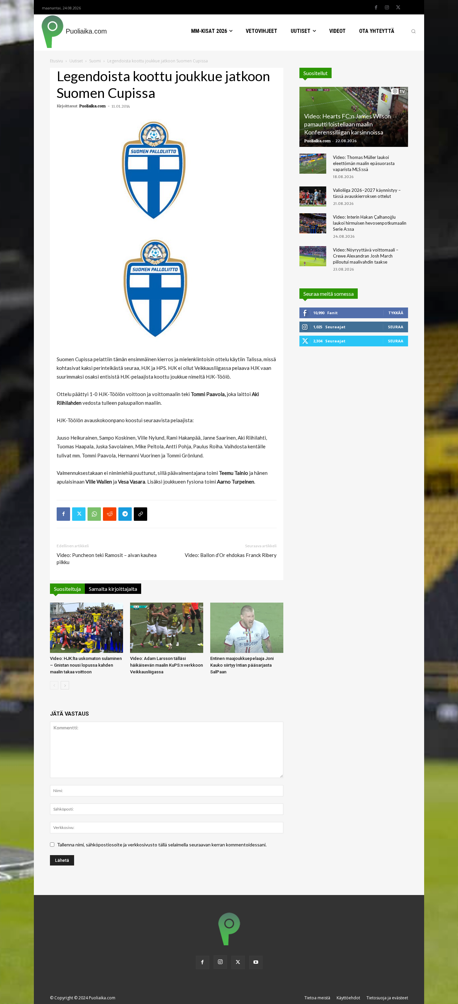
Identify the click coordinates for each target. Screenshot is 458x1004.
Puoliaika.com (92, 106)
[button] (413, 31)
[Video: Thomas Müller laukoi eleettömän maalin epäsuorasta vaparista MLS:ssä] (312, 164)
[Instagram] (387, 7)
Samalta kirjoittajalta (113, 588)
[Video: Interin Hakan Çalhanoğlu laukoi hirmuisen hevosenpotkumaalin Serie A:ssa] (312, 223)
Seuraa (395, 326)
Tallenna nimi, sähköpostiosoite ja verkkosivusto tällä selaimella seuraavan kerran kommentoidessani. (162, 844)
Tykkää (395, 312)
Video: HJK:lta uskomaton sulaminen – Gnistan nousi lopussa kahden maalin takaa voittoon (86, 665)
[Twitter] (398, 7)
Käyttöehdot (348, 998)
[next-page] (65, 685)
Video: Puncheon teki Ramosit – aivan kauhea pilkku (107, 558)
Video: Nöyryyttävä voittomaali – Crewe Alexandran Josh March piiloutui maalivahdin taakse (365, 256)
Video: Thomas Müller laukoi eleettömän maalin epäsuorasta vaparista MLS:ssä (364, 163)
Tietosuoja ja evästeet (387, 998)
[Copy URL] (140, 514)
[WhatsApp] (94, 514)
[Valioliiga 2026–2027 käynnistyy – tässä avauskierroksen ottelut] (312, 196)
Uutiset (76, 61)
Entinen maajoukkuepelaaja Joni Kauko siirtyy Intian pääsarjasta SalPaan (242, 665)
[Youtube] (256, 962)
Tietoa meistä (317, 998)
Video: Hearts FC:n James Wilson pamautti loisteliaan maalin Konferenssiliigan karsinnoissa (347, 124)
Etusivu (56, 61)
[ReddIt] (109, 514)
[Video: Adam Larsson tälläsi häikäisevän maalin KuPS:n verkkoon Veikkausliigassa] (166, 628)
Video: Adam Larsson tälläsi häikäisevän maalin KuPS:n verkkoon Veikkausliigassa (166, 665)
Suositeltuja (67, 588)
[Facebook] (376, 7)
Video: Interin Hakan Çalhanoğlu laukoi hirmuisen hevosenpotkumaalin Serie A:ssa (369, 223)
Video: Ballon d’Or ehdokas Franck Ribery (231, 555)
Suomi (95, 61)
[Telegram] (125, 514)
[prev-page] (54, 685)
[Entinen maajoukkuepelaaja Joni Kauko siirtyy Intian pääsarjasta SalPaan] (246, 628)
